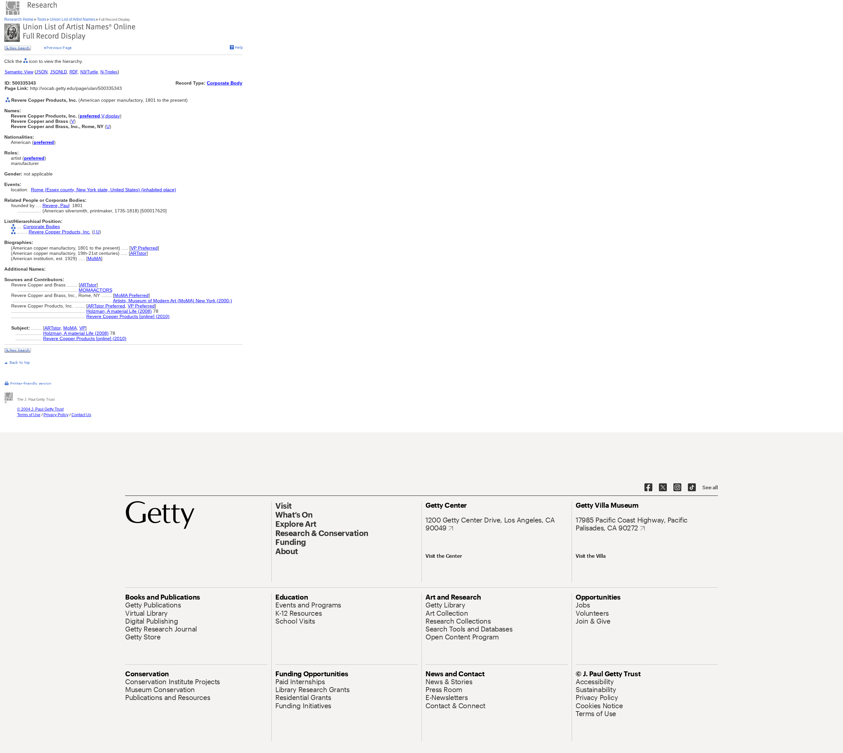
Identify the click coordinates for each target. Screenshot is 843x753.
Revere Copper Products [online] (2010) (128, 316)
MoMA (94, 258)
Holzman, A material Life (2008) (119, 311)
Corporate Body (224, 83)
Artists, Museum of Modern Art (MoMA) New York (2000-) (172, 300)
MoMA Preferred (131, 295)
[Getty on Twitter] (663, 488)
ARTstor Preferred (106, 306)
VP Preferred (144, 248)
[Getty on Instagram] (677, 488)
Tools (41, 19)
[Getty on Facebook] (648, 488)
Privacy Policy (55, 415)
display (112, 116)
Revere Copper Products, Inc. (60, 231)
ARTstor (138, 253)
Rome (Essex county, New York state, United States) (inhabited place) (103, 189)
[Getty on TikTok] (692, 488)
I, (95, 231)
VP (82, 328)
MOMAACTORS (95, 290)
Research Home (19, 19)
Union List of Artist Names (72, 19)
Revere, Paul (55, 205)
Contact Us (81, 415)
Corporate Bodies (41, 226)
